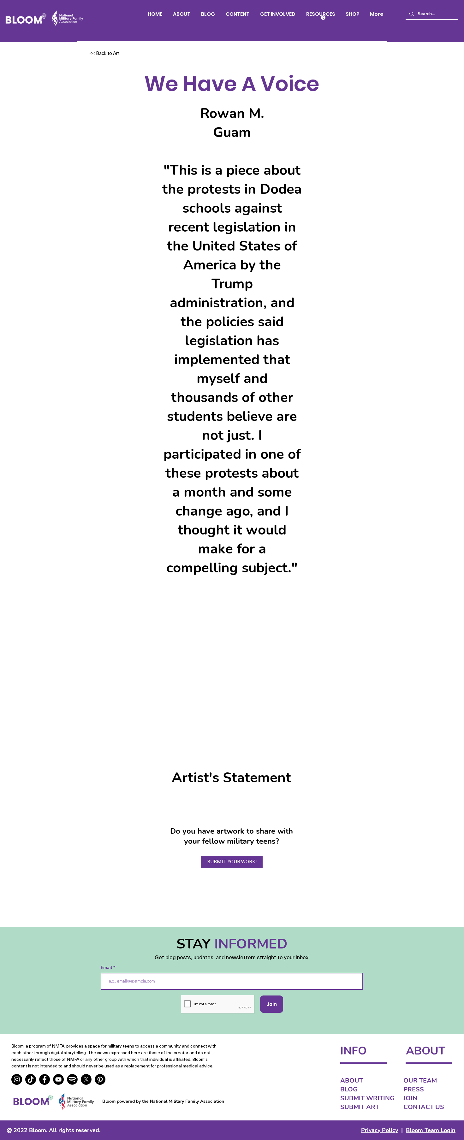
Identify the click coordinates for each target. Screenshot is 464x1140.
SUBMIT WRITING (367, 1098)
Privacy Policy (379, 1130)
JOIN (410, 1098)
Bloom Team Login (430, 1130)
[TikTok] (30, 1079)
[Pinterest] (100, 1079)
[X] (86, 1079)
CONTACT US (423, 1107)
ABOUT (351, 1080)
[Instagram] (16, 1079)
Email (107, 968)
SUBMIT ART (359, 1107)
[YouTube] (58, 1079)
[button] (237, 14)
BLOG (349, 1089)
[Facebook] (44, 1079)
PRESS (413, 1089)
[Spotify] (72, 1079)
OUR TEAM (420, 1080)
